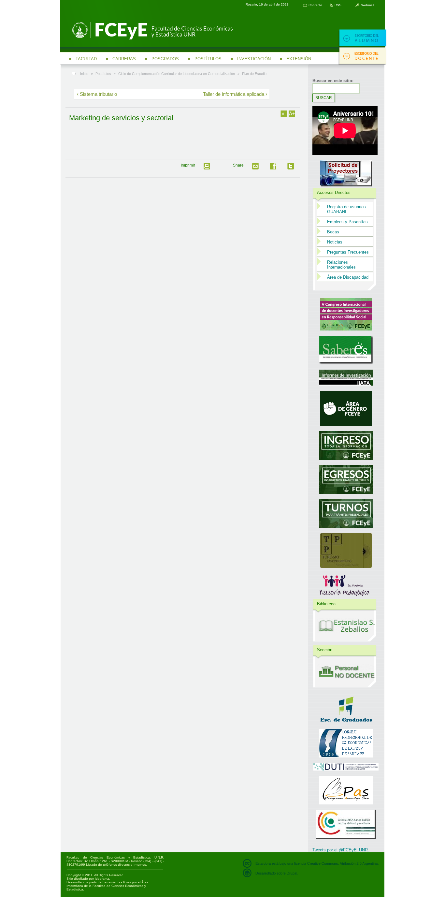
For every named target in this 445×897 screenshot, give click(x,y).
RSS (338, 5)
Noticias (334, 242)
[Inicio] (151, 38)
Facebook (275, 168)
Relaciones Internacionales (341, 265)
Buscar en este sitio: (332, 80)
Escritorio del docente (362, 56)
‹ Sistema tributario (97, 94)
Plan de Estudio (254, 74)
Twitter (292, 168)
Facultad (86, 58)
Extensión (298, 58)
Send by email (257, 168)
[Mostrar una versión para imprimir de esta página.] (209, 168)
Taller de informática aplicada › (235, 94)
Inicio (84, 74)
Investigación (254, 58)
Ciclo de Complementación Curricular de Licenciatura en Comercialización (176, 74)
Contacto (315, 5)
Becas (333, 231)
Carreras (124, 58)
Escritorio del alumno (362, 38)
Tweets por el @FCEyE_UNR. (340, 849)
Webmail (367, 5)
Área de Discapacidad (347, 277)
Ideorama (102, 878)
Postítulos (208, 58)
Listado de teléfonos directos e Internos (116, 864)
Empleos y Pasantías (347, 221)
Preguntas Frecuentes (348, 252)
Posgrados (165, 58)
